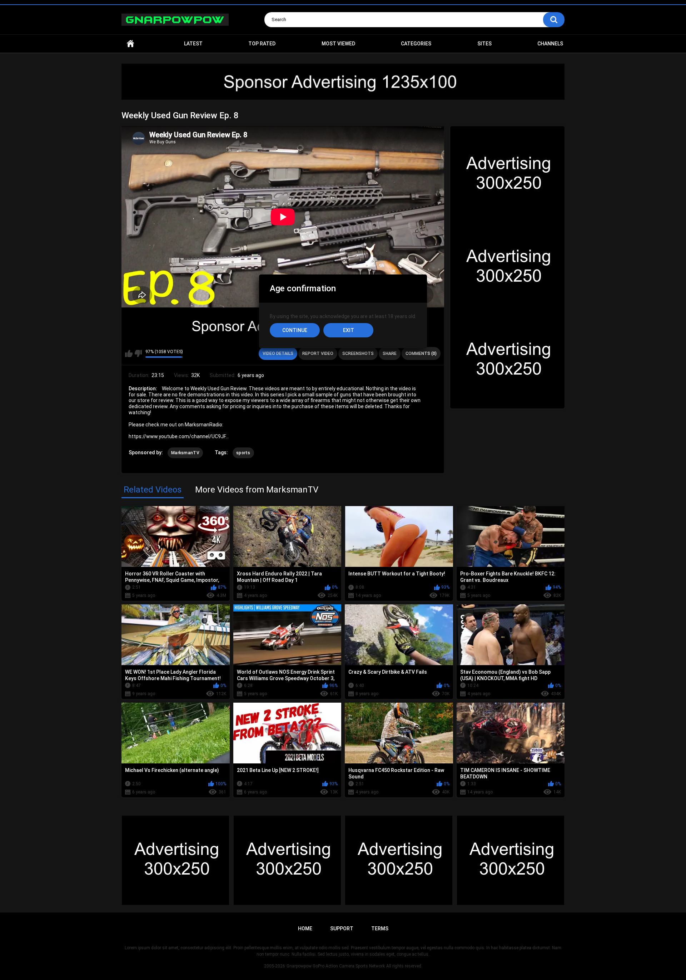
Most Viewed (338, 43)
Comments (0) (421, 353)
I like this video (129, 353)
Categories (416, 43)
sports (243, 452)
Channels (550, 43)
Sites (484, 43)
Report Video (317, 353)
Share (390, 353)
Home (130, 44)
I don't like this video (138, 353)
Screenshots (358, 353)
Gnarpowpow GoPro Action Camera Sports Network (336, 966)
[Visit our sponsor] (343, 81)
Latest (193, 43)
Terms (379, 928)
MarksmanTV (185, 452)
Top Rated (261, 43)
